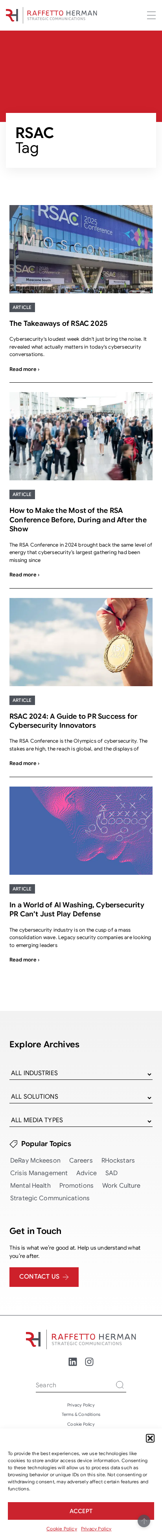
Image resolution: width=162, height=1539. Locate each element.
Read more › (24, 369)
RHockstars (118, 1161)
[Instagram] (89, 1361)
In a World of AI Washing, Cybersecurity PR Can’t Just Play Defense (76, 909)
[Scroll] (144, 1521)
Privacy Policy (96, 1529)
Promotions (76, 1186)
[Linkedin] (72, 1361)
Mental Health (30, 1186)
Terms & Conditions (81, 1414)
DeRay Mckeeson (35, 1161)
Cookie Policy (61, 1529)
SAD (111, 1173)
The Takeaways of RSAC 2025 (58, 323)
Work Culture (121, 1186)
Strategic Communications (50, 1198)
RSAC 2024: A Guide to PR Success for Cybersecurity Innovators (73, 721)
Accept (81, 1511)
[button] (150, 1438)
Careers (81, 1161)
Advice (86, 1173)
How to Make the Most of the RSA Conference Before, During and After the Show (78, 519)
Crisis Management (39, 1173)
